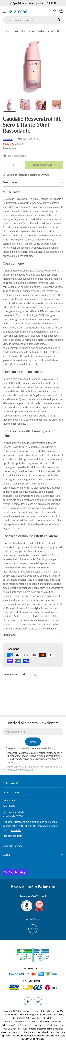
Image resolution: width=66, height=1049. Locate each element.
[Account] (54, 11)
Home (6, 31)
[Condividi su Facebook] (24, 674)
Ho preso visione (31, 748)
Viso (31, 31)
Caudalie (8, 138)
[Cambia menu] (5, 11)
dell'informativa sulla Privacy (40, 748)
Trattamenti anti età (48, 31)
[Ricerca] (59, 20)
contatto (16, 829)
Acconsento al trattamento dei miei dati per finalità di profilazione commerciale (35, 768)
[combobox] (33, 20)
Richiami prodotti (12, 835)
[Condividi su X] (34, 674)
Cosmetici (19, 31)
